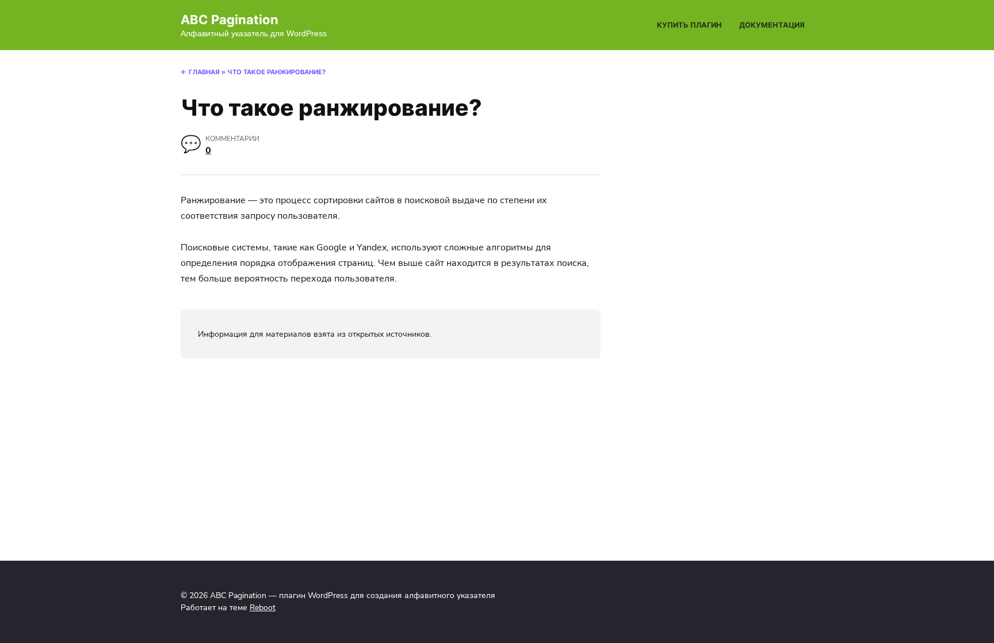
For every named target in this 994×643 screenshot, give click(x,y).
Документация (772, 25)
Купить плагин (689, 25)
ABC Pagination (229, 19)
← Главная (200, 72)
